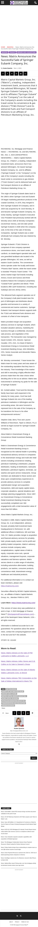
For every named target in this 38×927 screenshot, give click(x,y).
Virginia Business (8, 705)
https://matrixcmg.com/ (10, 586)
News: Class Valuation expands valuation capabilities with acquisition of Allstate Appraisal (16, 838)
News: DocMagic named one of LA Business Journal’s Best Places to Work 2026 (18, 859)
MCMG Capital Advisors (10, 698)
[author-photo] (19, 721)
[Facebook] (3, 74)
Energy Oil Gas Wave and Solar (12, 691)
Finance (12, 52)
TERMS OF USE (25, 922)
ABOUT (11, 922)
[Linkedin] (21, 74)
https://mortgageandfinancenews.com (19, 730)
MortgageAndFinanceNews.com (20, 614)
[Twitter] (7, 74)
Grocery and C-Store (9, 694)
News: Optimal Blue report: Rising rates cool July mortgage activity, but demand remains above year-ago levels (18, 864)
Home (3, 47)
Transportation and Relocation (13, 703)
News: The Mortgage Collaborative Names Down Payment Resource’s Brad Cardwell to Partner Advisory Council (16, 843)
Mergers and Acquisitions (26, 52)
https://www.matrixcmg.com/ (23, 603)
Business (13, 689)
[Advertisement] (19, 25)
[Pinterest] (12, 74)
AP (7, 689)
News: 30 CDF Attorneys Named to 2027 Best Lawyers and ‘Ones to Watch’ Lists (19, 818)
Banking (10, 47)
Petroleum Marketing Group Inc (13, 701)
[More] (32, 713)
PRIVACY (17, 922)
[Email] (25, 74)
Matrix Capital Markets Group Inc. (14, 696)
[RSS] (17, 916)
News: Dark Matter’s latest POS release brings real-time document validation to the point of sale (18, 812)
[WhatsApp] (16, 74)
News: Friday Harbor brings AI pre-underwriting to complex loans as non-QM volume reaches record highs (19, 848)
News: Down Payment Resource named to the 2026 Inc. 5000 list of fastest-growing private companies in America (19, 853)
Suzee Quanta (7, 68)
